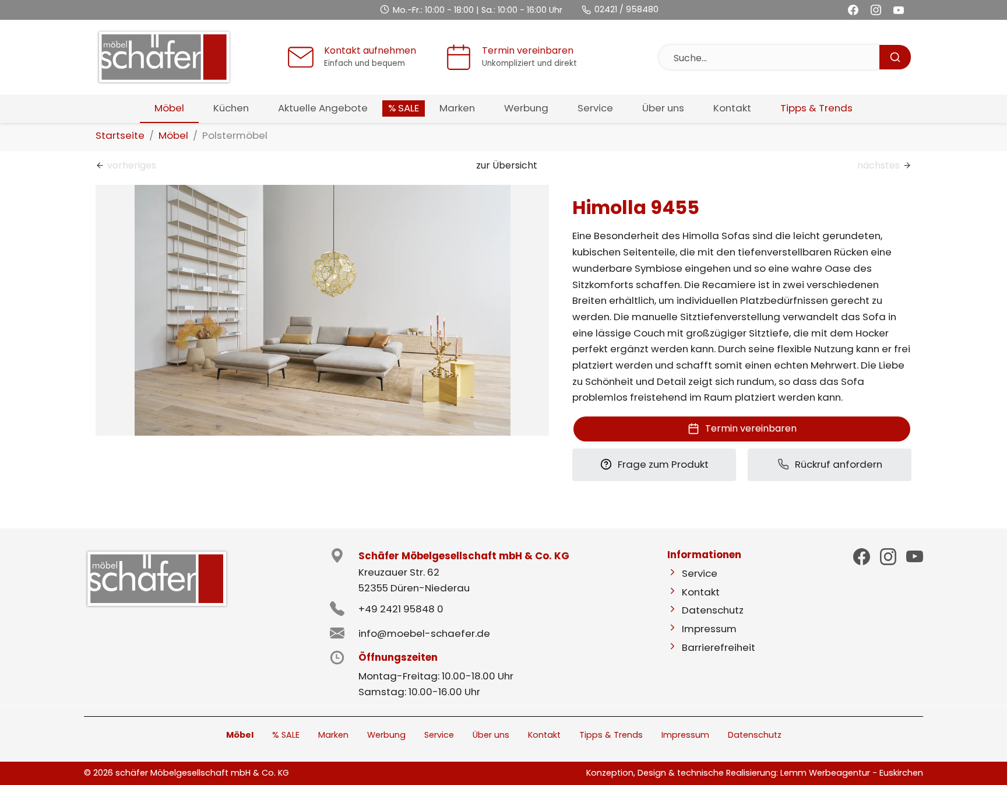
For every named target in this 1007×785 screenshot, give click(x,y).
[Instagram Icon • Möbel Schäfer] (888, 556)
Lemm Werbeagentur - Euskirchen (851, 773)
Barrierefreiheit (718, 647)
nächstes (878, 165)
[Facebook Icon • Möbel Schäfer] (861, 556)
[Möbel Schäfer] (164, 57)
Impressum (709, 629)
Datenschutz (713, 610)
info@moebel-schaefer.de (424, 633)
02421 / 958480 (626, 9)
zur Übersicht (506, 165)
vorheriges (131, 165)
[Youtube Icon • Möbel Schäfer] (914, 556)
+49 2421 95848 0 (400, 609)
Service (699, 573)
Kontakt (701, 592)
